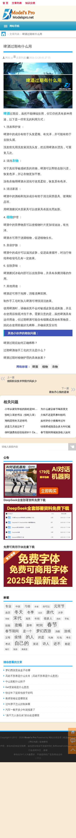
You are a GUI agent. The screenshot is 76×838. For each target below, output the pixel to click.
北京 (40, 612)
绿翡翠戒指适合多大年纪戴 (55, 426)
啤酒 (7, 113)
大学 (60, 612)
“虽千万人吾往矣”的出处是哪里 (22, 715)
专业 (8, 606)
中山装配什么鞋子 (15, 681)
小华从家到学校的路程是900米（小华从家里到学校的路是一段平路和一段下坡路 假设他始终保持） (22, 409)
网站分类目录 (55, 737)
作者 (37, 606)
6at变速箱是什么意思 (17, 687)
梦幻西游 (43, 630)
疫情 (18, 636)
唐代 (50, 612)
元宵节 (59, 605)
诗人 (46, 643)
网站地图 (33, 741)
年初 (37, 618)
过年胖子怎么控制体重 (17, 704)
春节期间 (12, 630)
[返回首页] (72, 732)
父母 (7, 637)
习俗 (27, 606)
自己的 (21, 642)
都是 (67, 644)
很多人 (48, 618)
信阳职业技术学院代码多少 (22, 381)
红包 (59, 637)
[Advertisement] (38, 800)
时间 (39, 625)
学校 (7, 618)
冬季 (30, 612)
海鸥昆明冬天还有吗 (16, 420)
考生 (68, 637)
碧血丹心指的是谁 (59, 392)
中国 (18, 606)
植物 (10, 217)
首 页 (5, 3)
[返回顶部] (72, 749)
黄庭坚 (24, 649)
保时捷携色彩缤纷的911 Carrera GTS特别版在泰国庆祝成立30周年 (22, 432)
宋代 (17, 618)
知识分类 (30, 3)
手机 (67, 618)
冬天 (18, 612)
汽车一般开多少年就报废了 (20, 709)
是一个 (27, 631)
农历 (7, 612)
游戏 (67, 631)
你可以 (46, 606)
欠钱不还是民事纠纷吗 (53, 414)
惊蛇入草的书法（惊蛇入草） (21, 414)
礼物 (50, 637)
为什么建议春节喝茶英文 (54, 409)
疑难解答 (43, 741)
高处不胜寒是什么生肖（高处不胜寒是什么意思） (32, 675)
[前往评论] (72, 741)
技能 (7, 625)
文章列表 (17, 3)
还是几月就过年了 (15, 426)
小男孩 (38, 757)
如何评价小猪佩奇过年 (53, 420)
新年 (29, 625)
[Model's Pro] (38, 14)
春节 (52, 624)
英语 (35, 644)
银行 (7, 649)
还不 (57, 643)
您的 (58, 618)
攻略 (18, 624)
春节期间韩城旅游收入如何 (55, 432)
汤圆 (57, 631)
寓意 (28, 618)
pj (12, 57)
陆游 (15, 649)
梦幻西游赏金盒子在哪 (17, 670)
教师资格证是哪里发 (16, 698)
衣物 (15, 160)
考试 (7, 644)
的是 (41, 637)
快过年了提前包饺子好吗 (19, 692)
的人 (30, 637)
